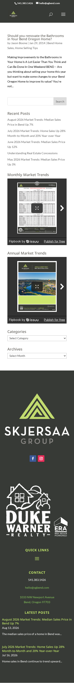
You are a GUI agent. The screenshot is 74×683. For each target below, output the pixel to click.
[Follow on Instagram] (41, 458)
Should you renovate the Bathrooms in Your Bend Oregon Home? (35, 37)
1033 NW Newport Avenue (37, 597)
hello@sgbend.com (37, 587)
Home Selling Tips (26, 48)
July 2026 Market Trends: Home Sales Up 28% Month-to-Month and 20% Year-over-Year (33, 649)
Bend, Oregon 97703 (37, 602)
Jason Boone (19, 43)
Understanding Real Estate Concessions (32, 153)
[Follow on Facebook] (33, 458)
